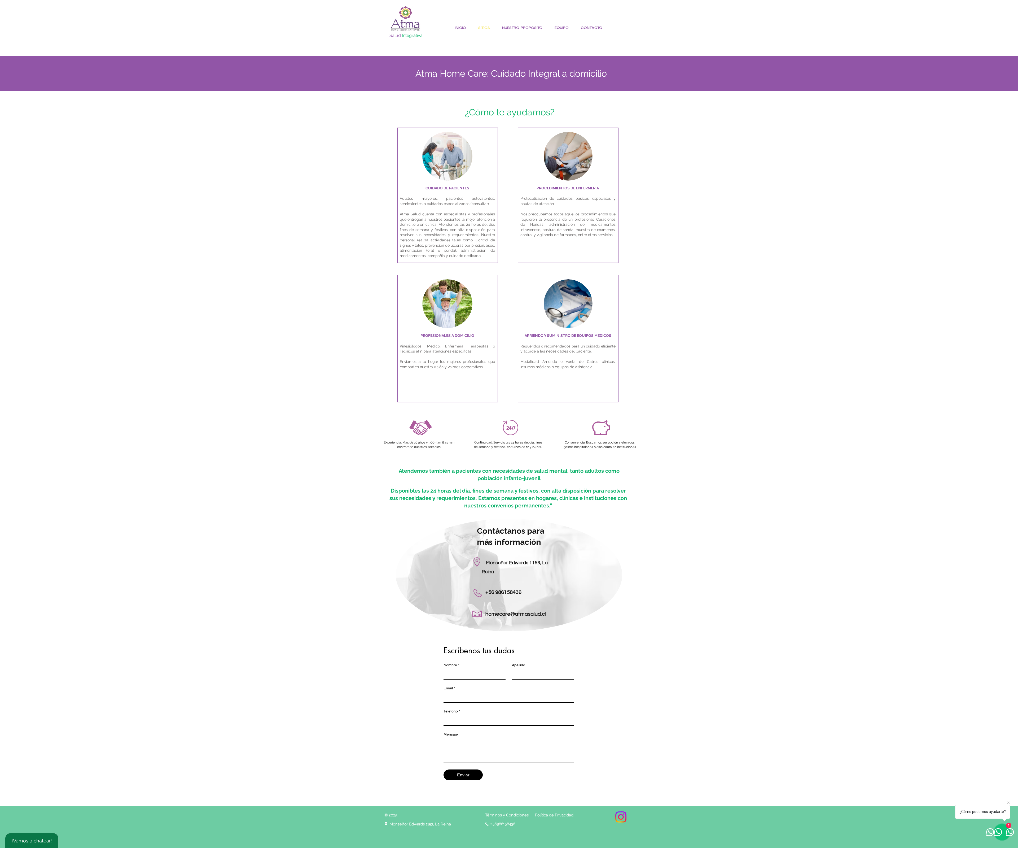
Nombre (451, 665)
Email (449, 688)
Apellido (518, 665)
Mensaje (451, 734)
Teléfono (452, 711)
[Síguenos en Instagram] (620, 817)
